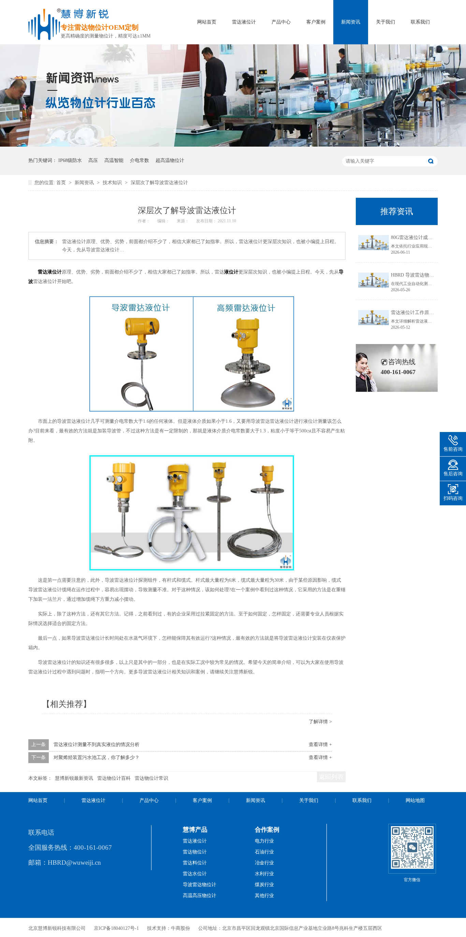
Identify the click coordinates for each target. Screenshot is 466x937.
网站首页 (206, 22)
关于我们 (385, 22)
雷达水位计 (195, 873)
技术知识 (113, 182)
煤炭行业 (264, 884)
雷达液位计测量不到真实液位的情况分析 (97, 744)
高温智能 (113, 160)
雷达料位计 (195, 862)
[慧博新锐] (44, 38)
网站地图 (415, 800)
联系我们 (420, 22)
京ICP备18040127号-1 (116, 928)
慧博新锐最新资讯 (74, 778)
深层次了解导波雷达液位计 (159, 182)
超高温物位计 (170, 160)
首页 (61, 182)
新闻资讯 (350, 22)
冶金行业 (264, 862)
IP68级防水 (70, 160)
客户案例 (315, 22)
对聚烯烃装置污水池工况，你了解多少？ (97, 757)
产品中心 (281, 22)
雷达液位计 (244, 22)
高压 (93, 160)
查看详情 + (320, 744)
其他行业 (264, 895)
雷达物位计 (195, 851)
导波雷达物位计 (199, 884)
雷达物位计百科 (114, 778)
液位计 (231, 271)
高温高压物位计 (199, 895)
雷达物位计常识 (151, 778)
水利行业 (264, 873)
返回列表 (331, 776)
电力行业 (264, 841)
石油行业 (264, 851)
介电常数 (139, 160)
